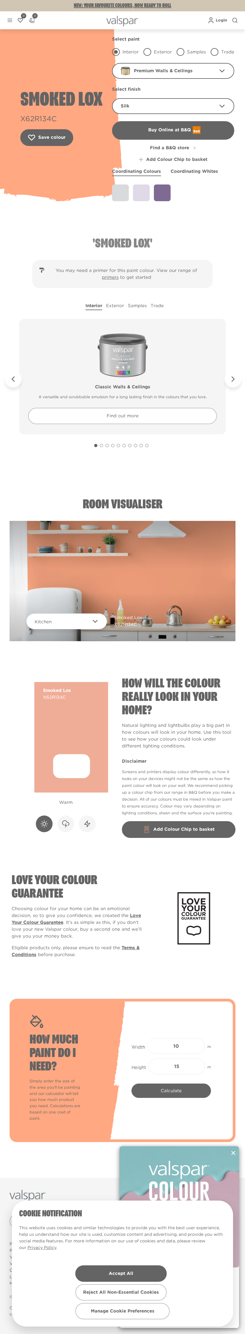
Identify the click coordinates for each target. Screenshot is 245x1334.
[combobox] (173, 71)
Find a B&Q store (169, 147)
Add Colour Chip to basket (176, 159)
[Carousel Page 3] (107, 445)
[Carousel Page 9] (141, 445)
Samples (137, 305)
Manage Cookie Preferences (122, 1311)
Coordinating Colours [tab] (136, 171)
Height (138, 1067)
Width (138, 1047)
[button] (9, 20)
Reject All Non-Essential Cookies (121, 1292)
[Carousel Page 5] (118, 445)
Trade (157, 305)
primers (110, 277)
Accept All (121, 1273)
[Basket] (32, 20)
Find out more (123, 415)
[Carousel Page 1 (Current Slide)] (95, 445)
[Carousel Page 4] (112, 445)
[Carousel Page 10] (146, 445)
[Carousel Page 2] (101, 445)
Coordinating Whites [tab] (194, 171)
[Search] (235, 20)
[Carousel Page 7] (129, 445)
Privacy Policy (41, 1247)
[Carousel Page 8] (135, 445)
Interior (93, 305)
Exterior (115, 305)
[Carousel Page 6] (124, 445)
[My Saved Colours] (20, 20)
